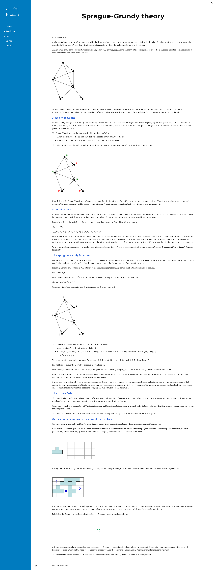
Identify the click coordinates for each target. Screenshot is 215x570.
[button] (212, 3)
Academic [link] (10, 31)
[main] (123, 16)
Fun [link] (8, 36)
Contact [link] (9, 46)
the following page (119, 550)
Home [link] (9, 26)
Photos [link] (9, 41)
